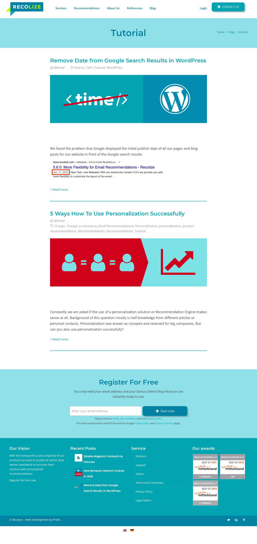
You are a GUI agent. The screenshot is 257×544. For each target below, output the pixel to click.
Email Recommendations (116, 226)
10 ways (59, 226)
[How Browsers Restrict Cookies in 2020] (78, 472)
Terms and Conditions (149, 482)
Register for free (19, 480)
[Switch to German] (132, 530)
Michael (59, 68)
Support (141, 465)
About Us (113, 8)
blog (231, 32)
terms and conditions (125, 418)
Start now (167, 411)
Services (61, 8)
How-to (79, 68)
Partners (141, 456)
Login (203, 8)
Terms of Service (164, 423)
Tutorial (99, 68)
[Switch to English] (124, 530)
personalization (170, 226)
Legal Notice (143, 500)
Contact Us (230, 7)
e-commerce (88, 226)
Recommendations (87, 8)
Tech (89, 68)
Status (140, 474)
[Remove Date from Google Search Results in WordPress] (78, 486)
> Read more (59, 189)
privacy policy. (154, 418)
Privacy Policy (142, 423)
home (221, 32)
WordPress (114, 68)
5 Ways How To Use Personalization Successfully (117, 213)
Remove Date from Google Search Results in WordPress (128, 60)
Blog (153, 8)
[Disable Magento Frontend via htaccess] (78, 457)
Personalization (146, 226)
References (134, 8)
